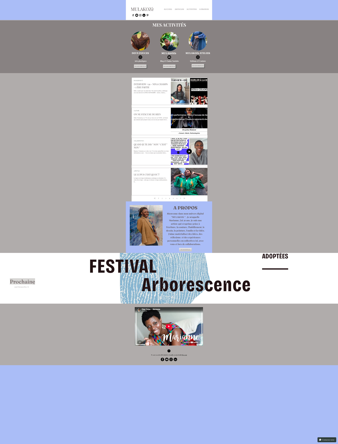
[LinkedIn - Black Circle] (143, 15)
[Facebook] (162, 359)
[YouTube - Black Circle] (136, 15)
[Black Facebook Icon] (133, 15)
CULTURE (136, 110)
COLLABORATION (139, 141)
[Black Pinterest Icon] (147, 15)
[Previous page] (158, 198)
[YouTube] (166, 359)
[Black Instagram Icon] (140, 15)
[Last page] (184, 198)
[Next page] (180, 198)
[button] (179, 9)
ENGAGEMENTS (138, 80)
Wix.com (184, 355)
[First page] (154, 198)
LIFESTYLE (137, 171)
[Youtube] (169, 57)
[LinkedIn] (175, 359)
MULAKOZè (142, 9)
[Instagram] (140, 57)
